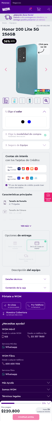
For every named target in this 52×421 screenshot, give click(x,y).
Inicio (4, 23)
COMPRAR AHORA (26, 417)
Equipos (12, 23)
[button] (26, 63)
